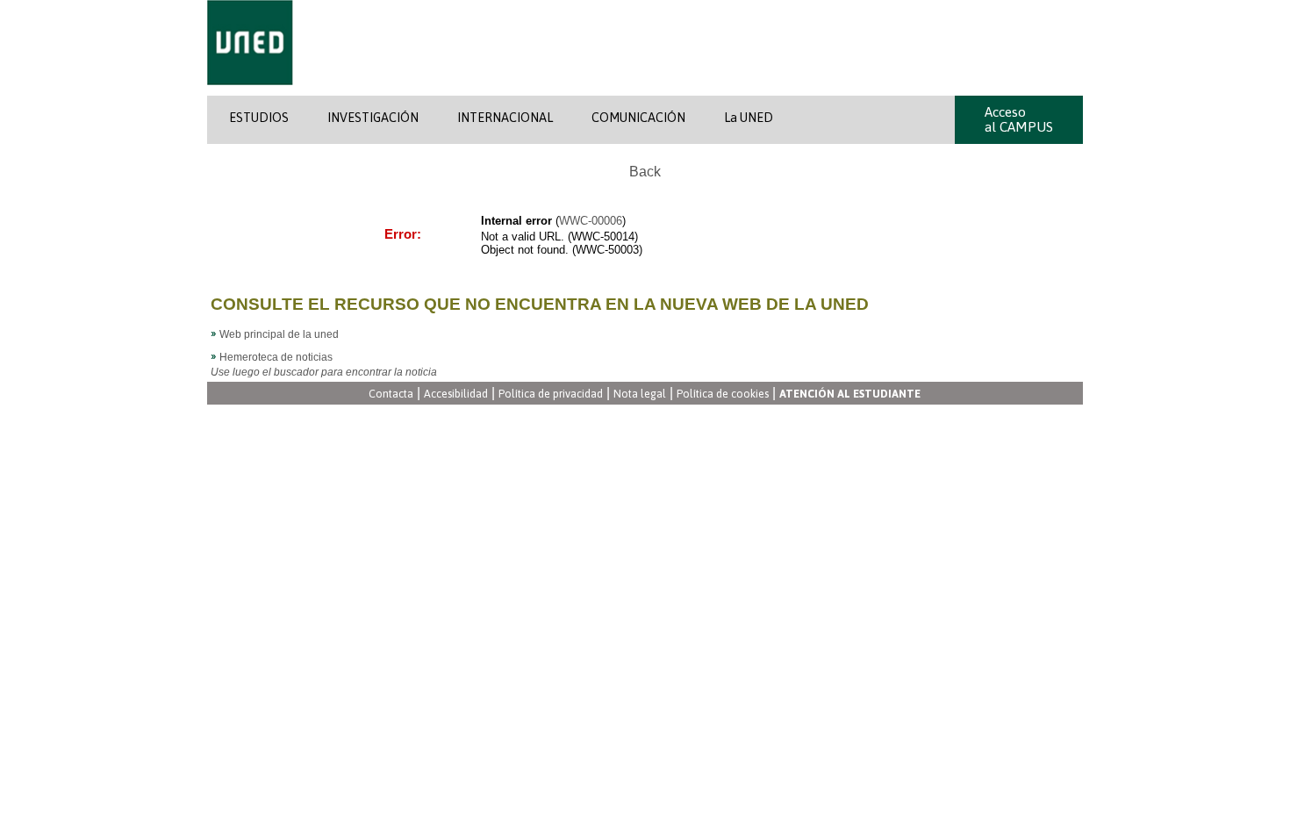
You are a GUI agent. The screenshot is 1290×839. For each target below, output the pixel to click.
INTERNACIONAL (505, 118)
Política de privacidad (550, 394)
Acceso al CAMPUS (1019, 119)
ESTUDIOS (259, 118)
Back (645, 171)
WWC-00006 (590, 220)
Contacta (391, 394)
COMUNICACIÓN (638, 118)
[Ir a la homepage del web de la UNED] (250, 92)
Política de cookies (723, 394)
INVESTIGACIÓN (373, 118)
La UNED (748, 118)
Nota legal (639, 394)
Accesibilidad (456, 394)
